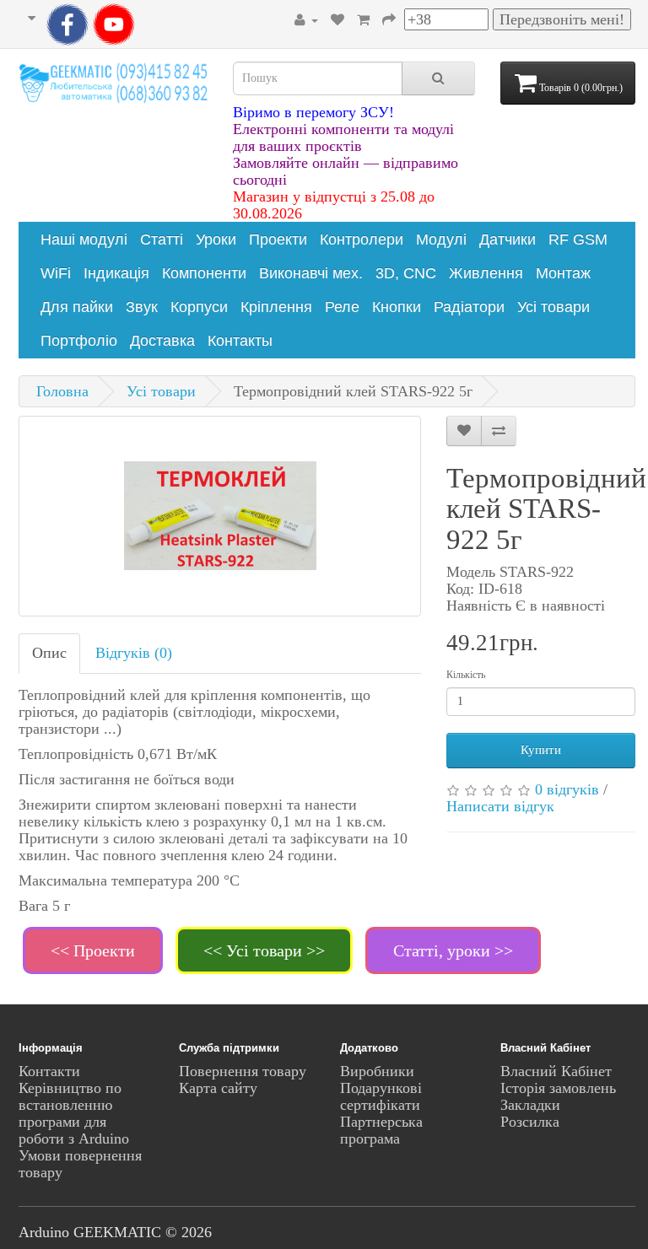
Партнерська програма (381, 1130)
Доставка (162, 340)
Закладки (530, 1104)
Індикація (116, 273)
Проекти (278, 239)
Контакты (240, 340)
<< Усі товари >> (264, 950)
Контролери (361, 239)
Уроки (216, 239)
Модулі (441, 239)
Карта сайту (218, 1087)
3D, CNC (405, 273)
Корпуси (199, 307)
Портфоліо (78, 340)
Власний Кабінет (556, 1071)
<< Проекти (93, 950)
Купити (541, 749)
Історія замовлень (558, 1087)
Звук (142, 307)
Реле (342, 307)
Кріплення (276, 307)
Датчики (507, 239)
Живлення (486, 273)
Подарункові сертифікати (381, 1096)
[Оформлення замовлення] (389, 19)
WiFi (55, 273)
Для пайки (76, 307)
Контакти (49, 1071)
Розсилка (529, 1121)
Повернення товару (242, 1071)
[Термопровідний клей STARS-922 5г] (220, 516)
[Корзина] (363, 19)
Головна (62, 391)
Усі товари (553, 307)
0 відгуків (567, 789)
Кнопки (396, 307)
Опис (49, 652)
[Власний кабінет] (306, 19)
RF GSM (578, 239)
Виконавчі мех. (311, 273)
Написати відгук (500, 806)
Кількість (465, 675)
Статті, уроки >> (453, 950)
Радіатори (469, 307)
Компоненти (204, 273)
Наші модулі (83, 239)
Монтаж (563, 273)
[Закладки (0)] (337, 19)
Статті (161, 239)
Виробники (377, 1071)
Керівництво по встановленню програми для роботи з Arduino (74, 1113)
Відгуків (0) (133, 652)
